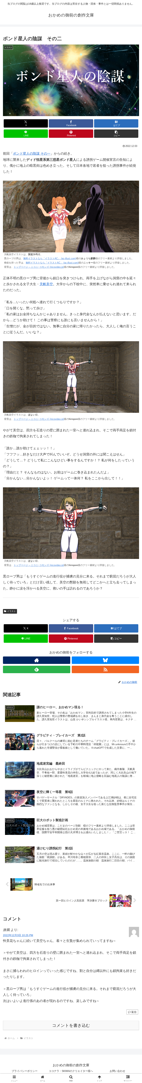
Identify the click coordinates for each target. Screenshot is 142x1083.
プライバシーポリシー (25, 1070)
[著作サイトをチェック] (36, 660)
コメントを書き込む (71, 1025)
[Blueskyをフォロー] (105, 660)
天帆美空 (46, 284)
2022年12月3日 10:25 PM (18, 935)
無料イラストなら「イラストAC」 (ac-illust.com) (49, 258)
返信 (133, 1011)
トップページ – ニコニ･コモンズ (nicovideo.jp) (39, 267)
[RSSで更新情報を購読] (105, 669)
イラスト (11, 611)
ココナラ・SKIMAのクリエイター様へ (71, 1070)
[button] (116, 133)
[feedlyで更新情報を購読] (36, 669)
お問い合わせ (117, 1070)
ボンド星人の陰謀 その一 (31, 153)
